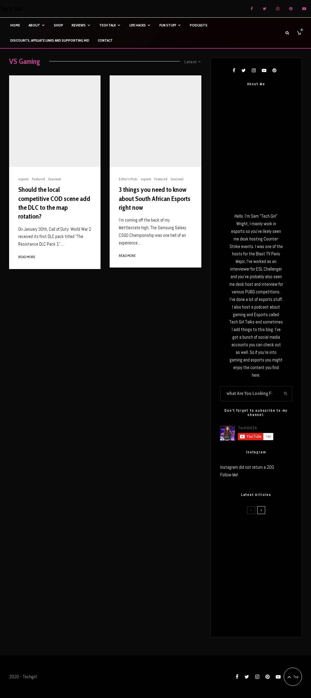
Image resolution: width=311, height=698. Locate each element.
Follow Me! (229, 475)
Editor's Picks (128, 179)
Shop (58, 25)
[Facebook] (252, 8)
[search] (285, 393)
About (34, 25)
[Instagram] (277, 8)
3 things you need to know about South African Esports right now (154, 198)
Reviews (79, 25)
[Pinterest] (290, 8)
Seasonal (54, 179)
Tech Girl (11, 8)
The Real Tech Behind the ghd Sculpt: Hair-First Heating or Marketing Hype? (266, 531)
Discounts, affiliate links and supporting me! (49, 40)
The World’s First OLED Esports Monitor (267, 620)
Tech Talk (107, 25)
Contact (105, 40)
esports (23, 179)
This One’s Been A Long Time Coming (267, 591)
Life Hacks (137, 25)
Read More (26, 257)
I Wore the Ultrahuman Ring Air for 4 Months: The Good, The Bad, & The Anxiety (267, 562)
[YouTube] (304, 8)
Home (15, 25)
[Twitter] (264, 8)
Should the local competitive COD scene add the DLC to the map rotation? (54, 202)
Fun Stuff (167, 25)
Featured (38, 179)
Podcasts (198, 25)
